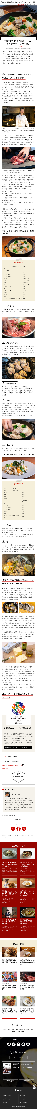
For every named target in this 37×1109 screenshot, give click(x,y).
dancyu (3, 835)
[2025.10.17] (27, 883)
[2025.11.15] (27, 952)
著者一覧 (23, 1095)
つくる (9, 835)
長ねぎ (21, 1029)
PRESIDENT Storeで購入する (10, 1081)
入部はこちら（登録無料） (18, 1057)
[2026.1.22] (9, 1001)
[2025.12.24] (9, 977)
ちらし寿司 (27, 1029)
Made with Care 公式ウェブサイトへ (12, 765)
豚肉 (13, 1029)
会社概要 (5, 1102)
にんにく (14, 1031)
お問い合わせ (24, 1102)
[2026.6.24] (27, 977)
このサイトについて (7, 1095)
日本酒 (8, 1029)
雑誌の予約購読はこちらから (27, 1081)
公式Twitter (5, 768)
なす (22, 1031)
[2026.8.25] (9, 853)
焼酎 (4, 1029)
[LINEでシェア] (24, 829)
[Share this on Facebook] (18, 829)
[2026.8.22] (9, 912)
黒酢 (17, 1029)
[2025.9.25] (27, 1001)
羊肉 (16, 819)
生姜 (19, 1031)
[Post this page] (13, 829)
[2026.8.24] (27, 853)
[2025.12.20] (9, 952)
